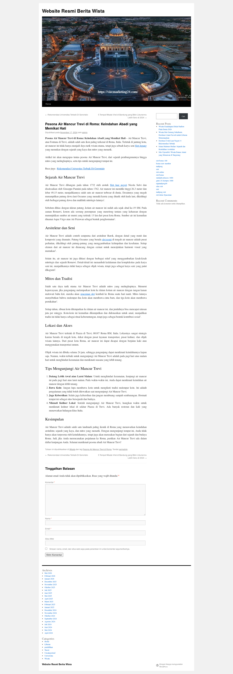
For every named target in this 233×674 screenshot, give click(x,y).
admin (84, 132)
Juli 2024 (48, 624)
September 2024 (51, 618)
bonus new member (163, 163)
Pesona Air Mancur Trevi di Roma (97, 449)
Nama (48, 518)
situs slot (159, 186)
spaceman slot (87, 294)
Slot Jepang (141, 145)
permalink (123, 449)
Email (48, 528)
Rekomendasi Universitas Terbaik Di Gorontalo (66, 114)
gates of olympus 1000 (164, 180)
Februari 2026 (50, 576)
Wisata (72, 449)
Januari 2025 (49, 607)
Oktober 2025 (50, 587)
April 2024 (49, 633)
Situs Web (49, 538)
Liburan (47, 644)
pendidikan (49, 647)
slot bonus (160, 175)
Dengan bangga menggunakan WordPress (171, 665)
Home (48, 103)
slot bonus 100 (161, 160)
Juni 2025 (48, 593)
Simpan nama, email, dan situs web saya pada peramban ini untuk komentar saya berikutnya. (89, 548)
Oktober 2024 (50, 615)
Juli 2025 (48, 590)
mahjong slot (161, 192)
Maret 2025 (49, 601)
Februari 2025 (50, 604)
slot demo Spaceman (164, 195)
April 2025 (49, 598)
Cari (183, 116)
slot (157, 169)
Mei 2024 (48, 630)
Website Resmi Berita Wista (73, 10)
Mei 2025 (48, 596)
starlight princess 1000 (164, 177)
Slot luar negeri (118, 185)
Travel (47, 650)
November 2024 (51, 613)
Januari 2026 (49, 578)
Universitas (49, 655)
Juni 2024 (48, 627)
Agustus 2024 (50, 621)
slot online (160, 172)
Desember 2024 (50, 610)
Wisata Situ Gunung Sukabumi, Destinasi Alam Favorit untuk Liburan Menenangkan (173, 135)
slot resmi (107, 239)
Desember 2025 (50, 581)
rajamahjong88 (161, 183)
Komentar (50, 482)
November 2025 (51, 584)
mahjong (159, 166)
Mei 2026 (48, 573)
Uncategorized (50, 653)
